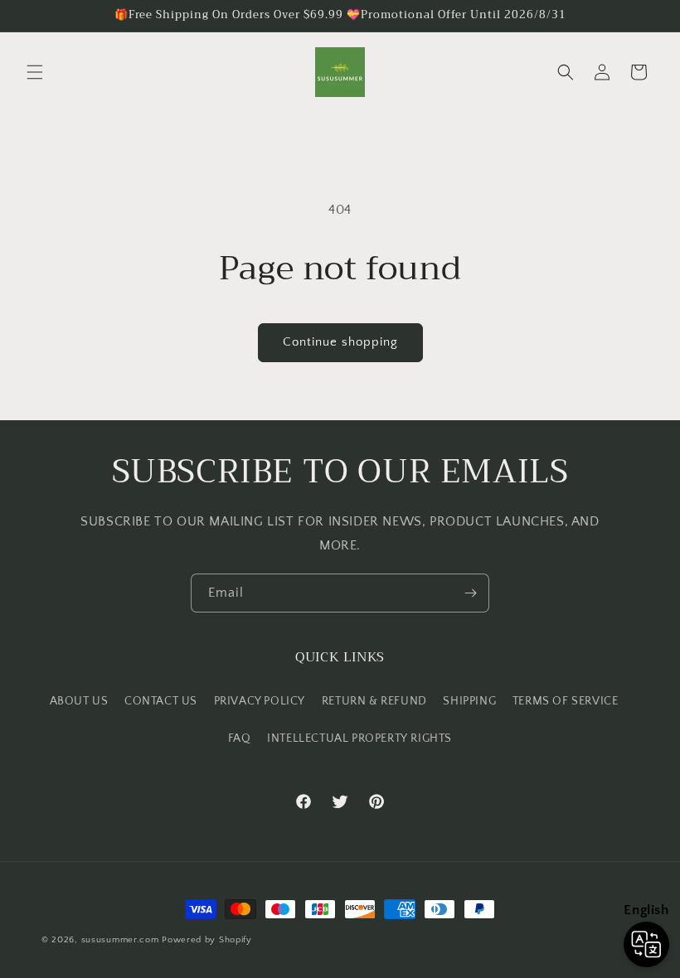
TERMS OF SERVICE (565, 701)
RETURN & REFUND (374, 701)
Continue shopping (340, 342)
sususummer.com (120, 940)
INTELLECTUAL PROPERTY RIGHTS (359, 738)
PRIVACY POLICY (259, 701)
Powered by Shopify (207, 940)
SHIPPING (469, 701)
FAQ (239, 738)
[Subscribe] (470, 593)
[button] (35, 72)
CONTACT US (160, 701)
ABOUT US (79, 701)
